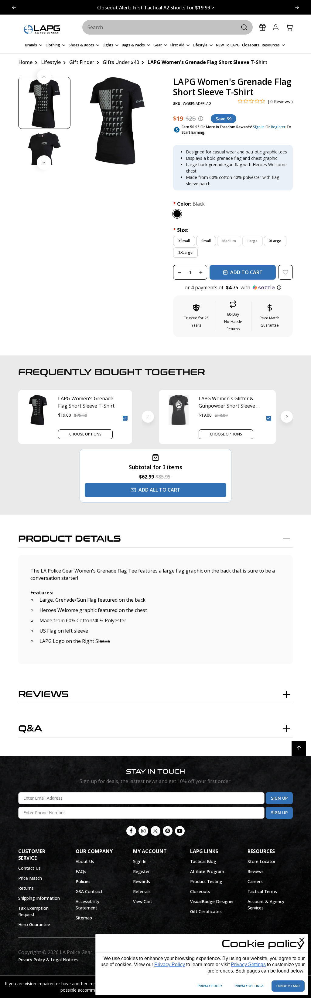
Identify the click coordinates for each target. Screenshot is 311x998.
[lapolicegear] (41, 30)
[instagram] (143, 831)
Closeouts (200, 891)
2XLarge (185, 252)
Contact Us (29, 868)
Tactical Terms (262, 891)
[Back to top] (299, 748)
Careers (255, 881)
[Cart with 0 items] (289, 27)
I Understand (288, 986)
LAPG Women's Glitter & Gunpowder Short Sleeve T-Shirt (230, 402)
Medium (229, 241)
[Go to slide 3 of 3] (14, 7)
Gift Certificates (206, 911)
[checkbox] (125, 418)
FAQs (81, 871)
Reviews (43, 694)
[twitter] (155, 831)
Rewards (141, 881)
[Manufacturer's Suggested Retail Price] (200, 118)
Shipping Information (39, 898)
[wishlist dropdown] (285, 272)
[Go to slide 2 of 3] (297, 7)
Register (278, 126)
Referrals (142, 891)
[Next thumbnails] (44, 162)
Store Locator (261, 861)
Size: (180, 230)
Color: (189, 203)
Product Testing (206, 881)
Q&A (30, 729)
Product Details (69, 539)
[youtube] (180, 831)
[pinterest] (168, 831)
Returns (26, 888)
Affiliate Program (207, 871)
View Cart (142, 901)
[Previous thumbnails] (44, 76)
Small (206, 241)
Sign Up (279, 798)
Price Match (30, 878)
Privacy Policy (169, 964)
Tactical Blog (203, 861)
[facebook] (131, 831)
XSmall (184, 241)
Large (253, 241)
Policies (83, 881)
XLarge (275, 241)
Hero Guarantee (34, 924)
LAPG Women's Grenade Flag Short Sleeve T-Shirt (86, 402)
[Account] (275, 27)
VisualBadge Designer (212, 901)
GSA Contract (89, 891)
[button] (233, 287)
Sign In (259, 126)
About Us (85, 861)
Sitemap (84, 918)
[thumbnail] (44, 103)
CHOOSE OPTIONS (85, 434)
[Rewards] (262, 27)
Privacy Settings (248, 964)
